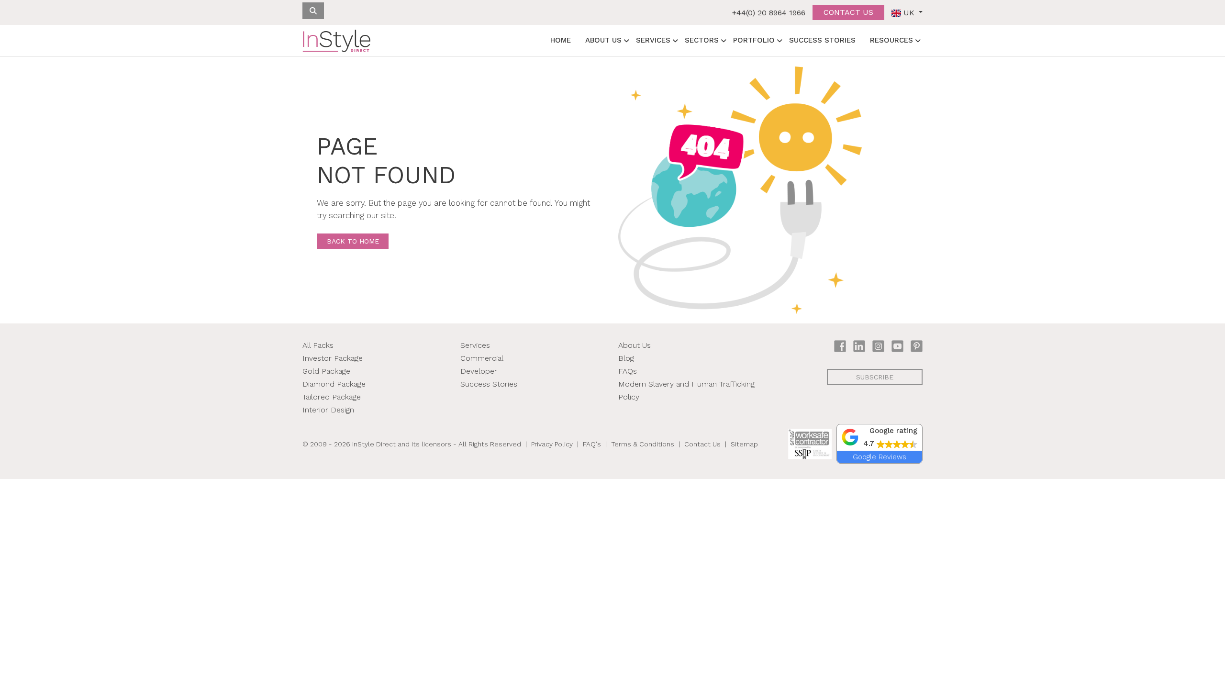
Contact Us (702, 444)
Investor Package (332, 358)
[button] (879, 437)
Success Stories (822, 40)
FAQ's (592, 444)
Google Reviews (879, 457)
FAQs (627, 371)
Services (475, 345)
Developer (478, 371)
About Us (634, 345)
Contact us (848, 12)
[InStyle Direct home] (336, 41)
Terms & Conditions (642, 444)
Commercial (481, 358)
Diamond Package (334, 384)
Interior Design (328, 409)
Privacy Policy (552, 444)
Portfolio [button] (754, 40)
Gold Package (326, 371)
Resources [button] (891, 40)
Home (560, 40)
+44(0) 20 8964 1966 (768, 12)
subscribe (874, 377)
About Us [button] (603, 40)
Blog (626, 358)
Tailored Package (331, 396)
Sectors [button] (702, 40)
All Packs (318, 345)
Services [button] (653, 40)
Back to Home (353, 241)
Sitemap (744, 444)
